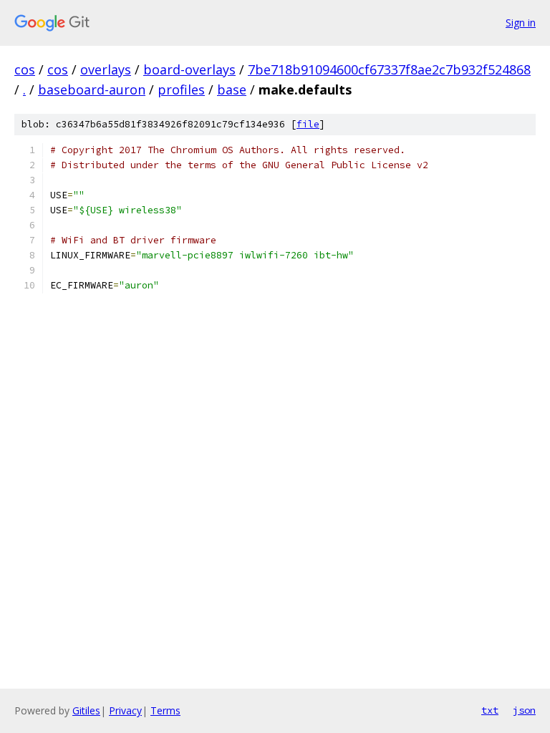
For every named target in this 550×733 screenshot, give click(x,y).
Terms (165, 710)
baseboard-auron (91, 89)
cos (24, 69)
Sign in (521, 22)
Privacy (125, 710)
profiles (181, 89)
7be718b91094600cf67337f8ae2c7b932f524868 (389, 69)
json (524, 710)
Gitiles (86, 710)
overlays (105, 69)
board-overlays (189, 69)
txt (489, 710)
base (231, 89)
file (307, 124)
